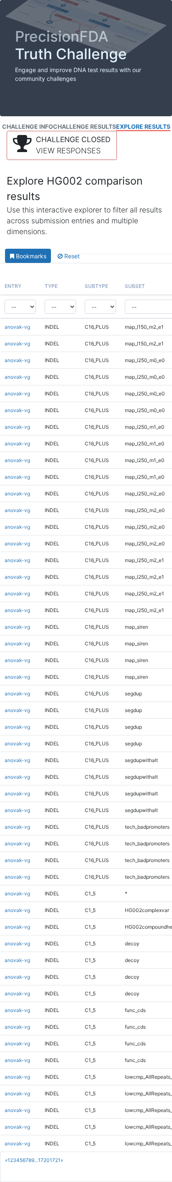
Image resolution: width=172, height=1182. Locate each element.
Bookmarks (30, 256)
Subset (135, 286)
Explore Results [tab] (143, 126)
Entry (13, 286)
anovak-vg (17, 327)
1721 (55, 1160)
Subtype (96, 286)
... (36, 1160)
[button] (62, 145)
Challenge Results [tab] (84, 126)
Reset (71, 256)
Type (51, 286)
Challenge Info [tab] (27, 126)
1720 (44, 1160)
